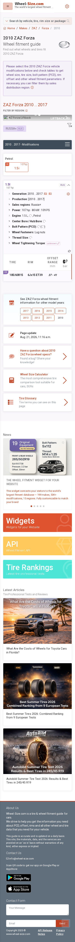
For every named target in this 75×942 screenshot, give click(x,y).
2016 (37, 311)
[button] (37, 21)
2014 (60, 311)
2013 (25, 318)
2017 (25, 311)
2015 (49, 311)
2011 (49, 318)
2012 (37, 318)
